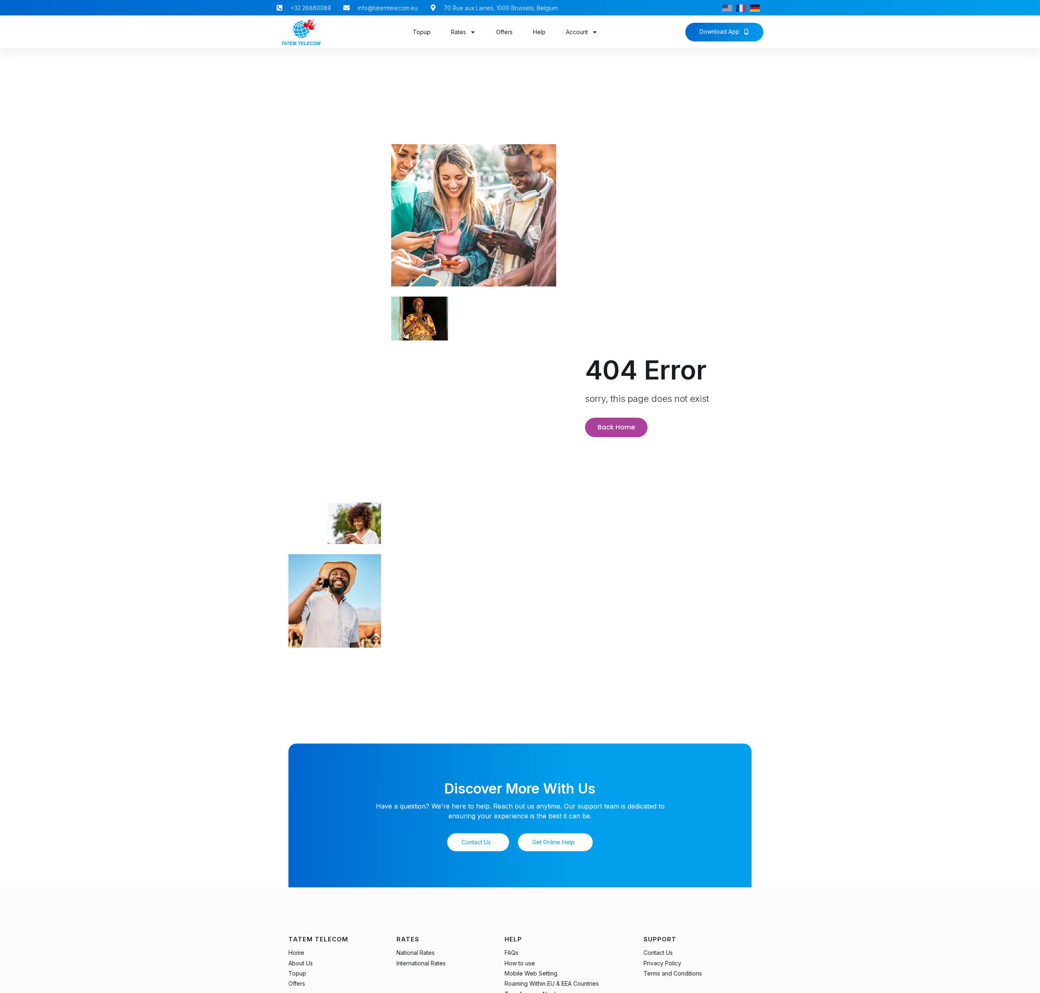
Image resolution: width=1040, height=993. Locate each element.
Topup (422, 31)
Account (577, 31)
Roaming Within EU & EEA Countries (552, 983)
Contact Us (658, 952)
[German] (757, 8)
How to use (520, 963)
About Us (300, 963)
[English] (729, 8)
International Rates (421, 963)
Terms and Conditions (673, 973)
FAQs (511, 952)
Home (296, 952)
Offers (504, 31)
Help (539, 31)
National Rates (415, 952)
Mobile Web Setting (531, 973)
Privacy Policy (662, 963)
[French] (743, 8)
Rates (458, 31)
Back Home (616, 427)
